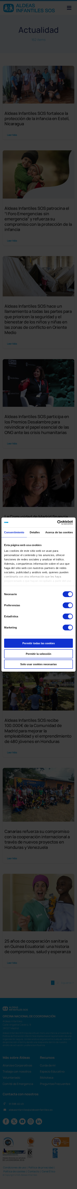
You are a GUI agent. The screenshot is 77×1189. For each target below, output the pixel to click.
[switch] (68, 605)
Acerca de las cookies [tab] (59, 532)
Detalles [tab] (35, 532)
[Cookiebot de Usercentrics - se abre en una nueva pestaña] (57, 522)
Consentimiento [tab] (14, 532)
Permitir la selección (38, 653)
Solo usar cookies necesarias (38, 664)
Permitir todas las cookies (38, 643)
